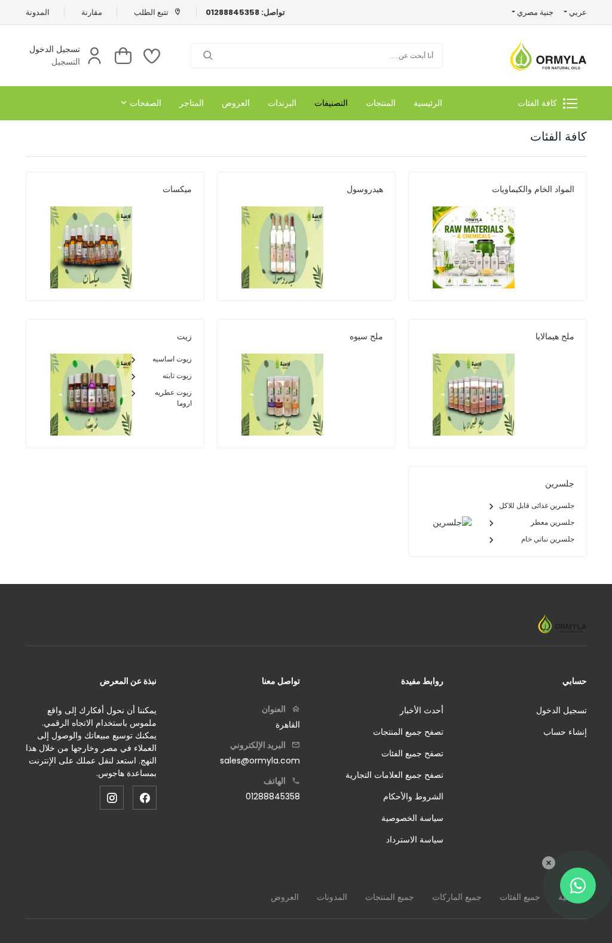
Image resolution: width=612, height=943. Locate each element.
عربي (576, 12)
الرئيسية (428, 103)
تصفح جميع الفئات (412, 753)
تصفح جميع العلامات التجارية (394, 775)
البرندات (282, 103)
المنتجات (381, 103)
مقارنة (91, 12)
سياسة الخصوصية (412, 818)
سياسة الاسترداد (414, 839)
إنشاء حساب (565, 732)
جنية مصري (534, 12)
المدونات (332, 897)
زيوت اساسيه (172, 359)
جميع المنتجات (389, 897)
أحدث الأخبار (421, 710)
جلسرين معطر (552, 522)
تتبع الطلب (152, 12)
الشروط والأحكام (413, 796)
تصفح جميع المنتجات (408, 732)
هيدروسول (365, 189)
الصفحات (145, 103)
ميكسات (177, 189)
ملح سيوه (366, 336)
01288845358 (273, 796)
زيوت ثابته (177, 375)
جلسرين (559, 483)
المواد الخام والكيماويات (533, 189)
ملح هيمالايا (555, 336)
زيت (184, 336)
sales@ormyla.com (260, 760)
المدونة (38, 12)
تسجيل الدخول (54, 49)
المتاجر (191, 103)
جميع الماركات (457, 897)
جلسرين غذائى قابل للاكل (536, 505)
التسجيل (65, 62)
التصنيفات (331, 103)
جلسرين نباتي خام (547, 539)
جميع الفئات (520, 897)
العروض (236, 103)
